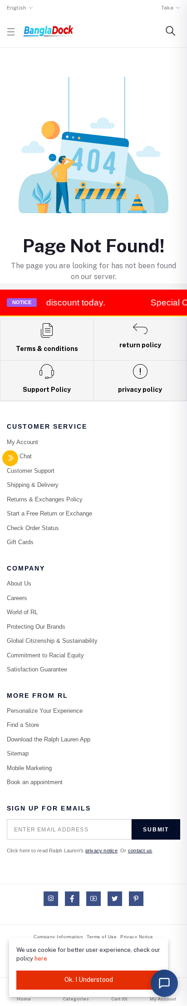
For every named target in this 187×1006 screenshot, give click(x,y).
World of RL (22, 612)
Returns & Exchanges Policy (45, 499)
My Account (22, 442)
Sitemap (18, 753)
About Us (19, 583)
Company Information (58, 936)
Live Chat (19, 456)
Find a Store (23, 724)
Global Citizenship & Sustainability (52, 640)
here (40, 958)
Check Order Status (33, 528)
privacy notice (101, 850)
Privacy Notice (136, 936)
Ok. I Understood (88, 979)
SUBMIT (156, 829)
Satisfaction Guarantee (37, 669)
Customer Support (30, 470)
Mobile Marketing (29, 768)
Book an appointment (35, 782)
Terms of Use (102, 936)
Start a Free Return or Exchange (49, 513)
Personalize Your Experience (45, 710)
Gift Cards (20, 542)
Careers (17, 598)
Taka (167, 8)
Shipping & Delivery (33, 484)
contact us (140, 850)
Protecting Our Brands (36, 626)
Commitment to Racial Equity (45, 655)
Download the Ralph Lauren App (48, 739)
